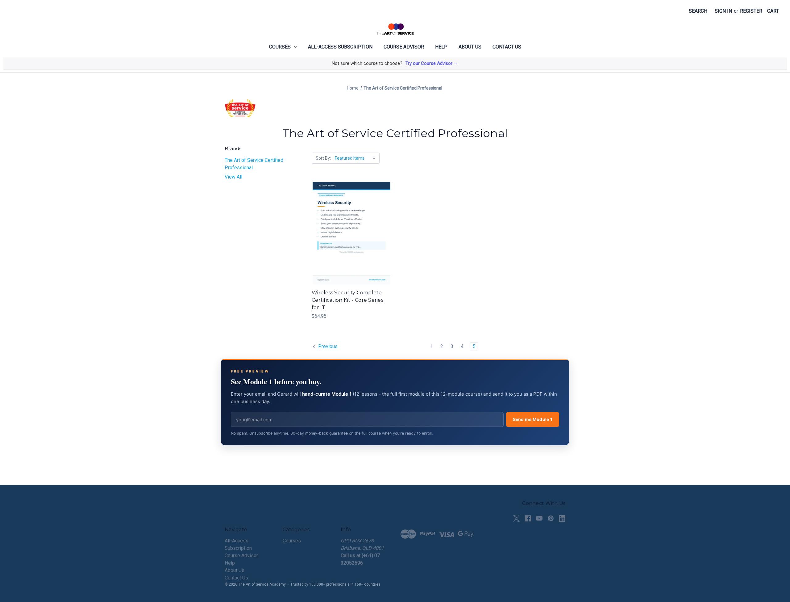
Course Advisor (404, 47)
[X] (516, 518)
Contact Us (507, 47)
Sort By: (323, 158)
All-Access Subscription (340, 47)
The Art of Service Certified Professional (254, 163)
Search (698, 11)
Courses (280, 47)
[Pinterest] (550, 518)
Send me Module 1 (532, 419)
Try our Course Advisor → (431, 63)
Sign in (723, 11)
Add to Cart (351, 239)
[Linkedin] (562, 518)
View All (233, 177)
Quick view (351, 227)
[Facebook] (528, 518)
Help (441, 47)
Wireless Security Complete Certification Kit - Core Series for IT (347, 300)
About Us (470, 47)
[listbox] (356, 158)
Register (751, 11)
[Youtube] (539, 518)
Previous (327, 346)
